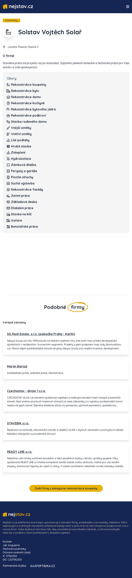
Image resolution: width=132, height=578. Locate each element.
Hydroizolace (21, 159)
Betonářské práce (24, 226)
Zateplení (18, 152)
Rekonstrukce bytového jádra (33, 109)
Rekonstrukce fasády (27, 189)
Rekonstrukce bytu (25, 91)
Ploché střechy (22, 177)
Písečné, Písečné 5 (28, 47)
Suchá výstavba (22, 183)
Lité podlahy (20, 140)
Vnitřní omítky (21, 134)
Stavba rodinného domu (29, 122)
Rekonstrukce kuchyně (28, 103)
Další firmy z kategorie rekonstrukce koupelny (66, 488)
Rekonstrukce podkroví (28, 115)
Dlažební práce (22, 208)
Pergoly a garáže (24, 171)
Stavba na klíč (21, 214)
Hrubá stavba (21, 146)
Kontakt (7, 541)
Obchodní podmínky (14, 548)
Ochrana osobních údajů (17, 552)
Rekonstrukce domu (26, 97)
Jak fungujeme (11, 545)
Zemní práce (20, 196)
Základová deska (24, 202)
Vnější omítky (21, 128)
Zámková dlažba (23, 165)
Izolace (16, 220)
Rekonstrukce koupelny (28, 85)
